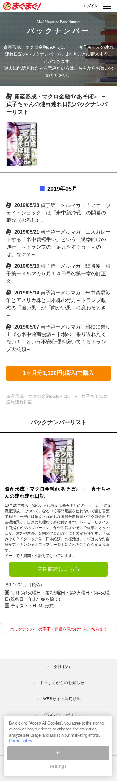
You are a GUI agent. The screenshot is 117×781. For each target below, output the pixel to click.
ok (58, 753)
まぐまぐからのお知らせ (62, 682)
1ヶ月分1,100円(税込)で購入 (58, 373)
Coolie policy (20, 740)
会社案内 (62, 666)
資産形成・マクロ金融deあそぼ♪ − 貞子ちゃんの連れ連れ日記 (58, 492)
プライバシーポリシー (61, 715)
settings (58, 766)
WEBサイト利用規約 (62, 699)
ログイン (90, 6)
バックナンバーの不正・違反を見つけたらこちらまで (58, 629)
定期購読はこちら (58, 569)
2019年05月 (62, 189)
